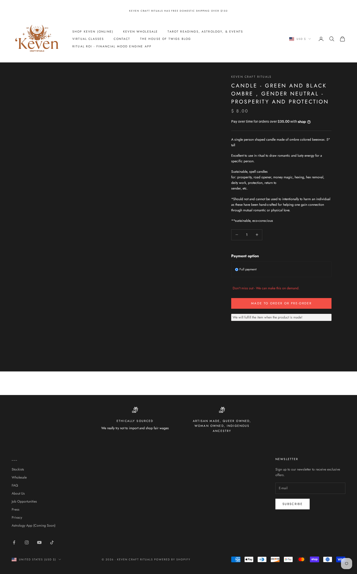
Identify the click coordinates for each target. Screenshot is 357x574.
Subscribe (292, 504)
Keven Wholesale (140, 31)
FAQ (15, 485)
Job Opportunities (24, 501)
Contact (122, 39)
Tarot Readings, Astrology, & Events (205, 31)
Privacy (17, 517)
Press (15, 509)
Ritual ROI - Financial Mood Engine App (112, 46)
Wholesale (19, 477)
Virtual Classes (88, 39)
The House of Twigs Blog (165, 39)
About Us (18, 493)
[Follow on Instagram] (26, 542)
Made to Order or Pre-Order (281, 303)
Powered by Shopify (172, 559)
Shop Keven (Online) (92, 31)
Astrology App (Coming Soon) (33, 525)
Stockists (18, 469)
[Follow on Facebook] (14, 542)
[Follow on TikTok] (52, 542)
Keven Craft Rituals (251, 77)
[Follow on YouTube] (39, 542)
